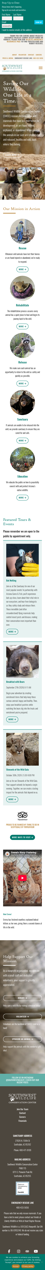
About (14, 54)
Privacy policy (27, 1266)
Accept (16, 1266)
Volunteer (22, 54)
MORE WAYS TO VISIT (21, 837)
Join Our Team (22, 1109)
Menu (41, 68)
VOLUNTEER (21, 1016)
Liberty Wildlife (10, 1221)
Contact (31, 54)
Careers (39, 54)
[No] (42, 1262)
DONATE (21, 997)
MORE (21, 269)
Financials (22, 1120)
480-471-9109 (25, 1150)
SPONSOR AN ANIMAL (21, 1039)
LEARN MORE (11, 154)
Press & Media (7, 58)
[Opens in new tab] (22, 1188)
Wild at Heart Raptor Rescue (29, 1221)
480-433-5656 (38, 58)
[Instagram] (18, 1251)
